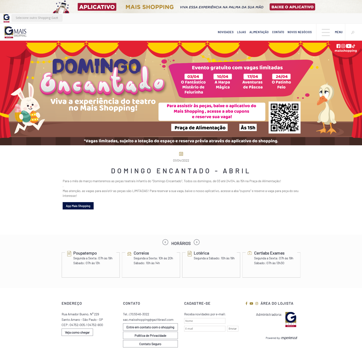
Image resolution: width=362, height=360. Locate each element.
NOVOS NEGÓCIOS (300, 32)
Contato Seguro (150, 344)
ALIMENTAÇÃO (259, 32)
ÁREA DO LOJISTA (277, 303)
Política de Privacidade (150, 335)
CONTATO (278, 32)
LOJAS (241, 32)
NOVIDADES (226, 32)
